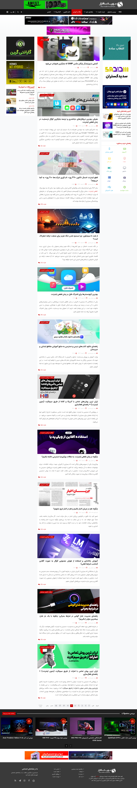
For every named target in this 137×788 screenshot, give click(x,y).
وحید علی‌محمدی (92, 184)
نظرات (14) (43, 315)
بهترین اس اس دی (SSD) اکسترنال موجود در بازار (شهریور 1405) (122, 134)
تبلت (124, 162)
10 (75, 706)
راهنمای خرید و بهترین (77, 769)
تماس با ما (56, 769)
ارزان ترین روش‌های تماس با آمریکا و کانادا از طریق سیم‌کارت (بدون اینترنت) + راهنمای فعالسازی (68, 403)
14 (60, 706)
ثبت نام (81, 777)
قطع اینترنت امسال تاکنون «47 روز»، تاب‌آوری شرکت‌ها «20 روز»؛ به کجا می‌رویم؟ (68, 179)
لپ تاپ (109, 162)
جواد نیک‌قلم (93, 68)
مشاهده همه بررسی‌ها (8, 714)
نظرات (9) (43, 87)
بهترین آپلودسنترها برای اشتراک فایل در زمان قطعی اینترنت (74, 294)
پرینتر (124, 181)
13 (64, 706)
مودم (109, 181)
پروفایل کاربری (55, 774)
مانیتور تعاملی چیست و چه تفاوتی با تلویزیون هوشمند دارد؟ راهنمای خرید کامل (25, 110)
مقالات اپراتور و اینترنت (46, 95)
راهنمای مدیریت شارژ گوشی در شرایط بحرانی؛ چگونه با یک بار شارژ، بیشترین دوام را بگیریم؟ (68, 617)
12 (67, 706)
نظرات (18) (43, 263)
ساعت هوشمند (124, 190)
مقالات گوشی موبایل (46, 592)
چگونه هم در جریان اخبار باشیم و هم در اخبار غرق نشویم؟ (75, 508)
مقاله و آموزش (44, 153)
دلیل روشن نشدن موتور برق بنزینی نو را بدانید (26, 101)
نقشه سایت (56, 772)
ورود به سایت (55, 777)
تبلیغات (81, 772)
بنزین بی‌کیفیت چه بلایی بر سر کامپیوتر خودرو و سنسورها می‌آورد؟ (25, 92)
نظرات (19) (43, 584)
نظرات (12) (43, 370)
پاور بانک (109, 171)
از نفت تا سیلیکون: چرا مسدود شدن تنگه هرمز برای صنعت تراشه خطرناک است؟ (68, 237)
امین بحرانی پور (92, 126)
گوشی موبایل (109, 152)
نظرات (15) (43, 425)
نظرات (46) (43, 204)
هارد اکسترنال (109, 190)
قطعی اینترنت (93, 191)
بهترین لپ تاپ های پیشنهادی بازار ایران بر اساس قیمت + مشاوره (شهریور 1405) (122, 116)
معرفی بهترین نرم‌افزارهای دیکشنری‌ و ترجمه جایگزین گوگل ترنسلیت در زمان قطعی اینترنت (68, 121)
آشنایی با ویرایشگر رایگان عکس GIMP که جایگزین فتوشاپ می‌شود (71, 63)
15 (56, 706)
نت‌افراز (97, 776)
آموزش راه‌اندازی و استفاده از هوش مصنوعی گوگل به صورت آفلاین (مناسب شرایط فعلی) (68, 562)
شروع (97, 706)
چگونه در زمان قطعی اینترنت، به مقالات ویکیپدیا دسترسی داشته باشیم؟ (70, 456)
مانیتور (124, 171)
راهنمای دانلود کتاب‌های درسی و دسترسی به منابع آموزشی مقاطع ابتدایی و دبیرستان (68, 348)
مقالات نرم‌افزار (44, 40)
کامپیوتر (124, 152)
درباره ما (81, 774)
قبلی (93, 706)
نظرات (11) (43, 146)
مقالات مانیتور (31, 106)
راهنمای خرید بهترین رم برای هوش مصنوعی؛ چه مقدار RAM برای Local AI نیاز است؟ (122, 125)
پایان (47, 706)
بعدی (52, 706)
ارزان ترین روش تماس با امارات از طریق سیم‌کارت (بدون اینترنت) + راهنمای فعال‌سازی (68, 673)
